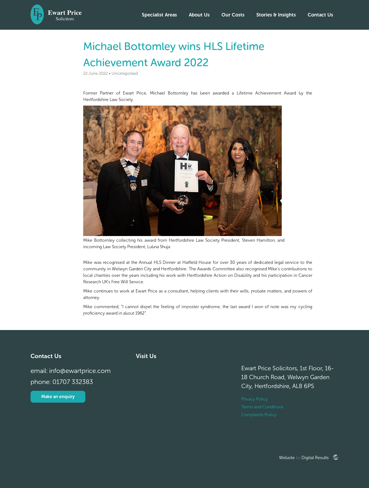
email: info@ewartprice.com (71, 371)
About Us (199, 15)
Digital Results (315, 457)
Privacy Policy (254, 399)
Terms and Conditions (262, 406)
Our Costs (233, 15)
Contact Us (320, 15)
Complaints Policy (258, 414)
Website (287, 457)
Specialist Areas (159, 15)
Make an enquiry (58, 396)
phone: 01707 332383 (62, 382)
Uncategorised (125, 73)
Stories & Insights (276, 15)
